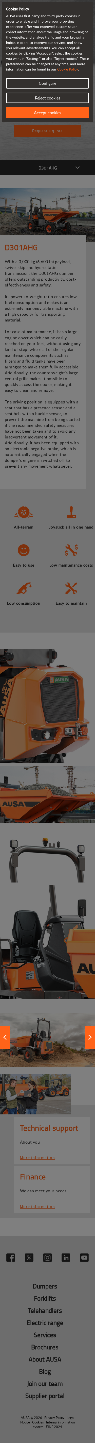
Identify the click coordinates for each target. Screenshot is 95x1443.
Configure (47, 83)
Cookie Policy (67, 69)
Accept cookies (47, 112)
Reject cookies (47, 98)
